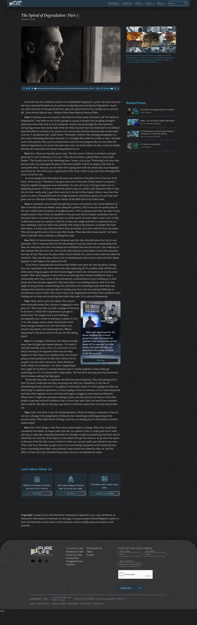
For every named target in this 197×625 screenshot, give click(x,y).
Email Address (127, 561)
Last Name (150, 551)
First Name (125, 551)
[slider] (62, 88)
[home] (15, 3)
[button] (114, 3)
